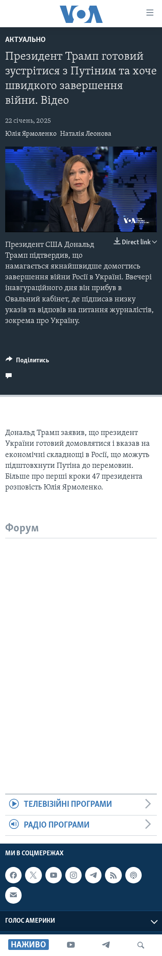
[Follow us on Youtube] (53, 875)
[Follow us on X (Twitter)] (33, 875)
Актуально (25, 40)
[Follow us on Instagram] (73, 875)
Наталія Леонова (85, 134)
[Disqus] (81, 646)
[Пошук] (141, 945)
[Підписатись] (13, 895)
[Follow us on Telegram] (93, 875)
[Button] (27, 362)
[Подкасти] (133, 875)
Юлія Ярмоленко (31, 134)
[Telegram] (105, 945)
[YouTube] (70, 945)
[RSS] (113, 875)
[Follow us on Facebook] (13, 875)
